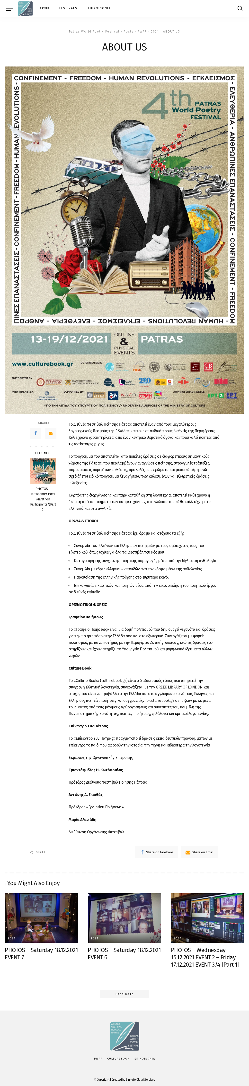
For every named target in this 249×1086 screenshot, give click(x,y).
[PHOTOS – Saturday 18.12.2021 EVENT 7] (41, 918)
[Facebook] (35, 433)
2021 (12, 938)
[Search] (240, 8)
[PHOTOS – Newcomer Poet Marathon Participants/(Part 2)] (43, 471)
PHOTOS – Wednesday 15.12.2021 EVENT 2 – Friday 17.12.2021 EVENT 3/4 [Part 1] (205, 957)
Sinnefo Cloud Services (140, 1079)
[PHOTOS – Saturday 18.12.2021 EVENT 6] (124, 918)
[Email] (50, 433)
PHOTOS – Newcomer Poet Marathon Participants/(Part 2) (43, 499)
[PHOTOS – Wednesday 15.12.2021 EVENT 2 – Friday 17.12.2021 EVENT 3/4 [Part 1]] (207, 918)
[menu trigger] (12, 8)
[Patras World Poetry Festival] (25, 8)
